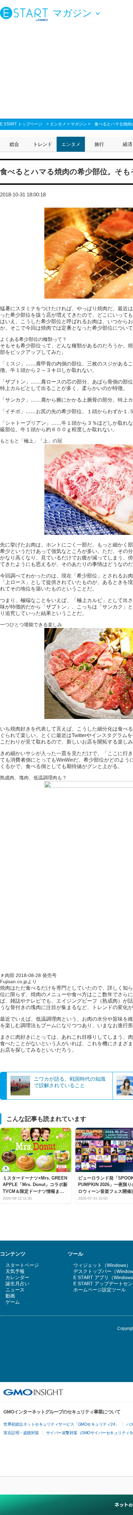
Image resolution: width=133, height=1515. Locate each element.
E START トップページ (21, 124)
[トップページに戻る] (25, 13)
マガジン (79, 124)
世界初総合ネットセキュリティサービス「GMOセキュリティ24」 (61, 1424)
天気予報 (15, 1271)
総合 (14, 144)
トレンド (42, 144)
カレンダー (17, 1277)
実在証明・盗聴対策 (21, 1432)
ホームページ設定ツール (99, 1289)
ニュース (15, 1289)
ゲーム (12, 1302)
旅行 (99, 144)
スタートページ (22, 1265)
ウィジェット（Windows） (102, 1265)
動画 (10, 1296)
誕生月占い (17, 1283)
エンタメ (58, 124)
